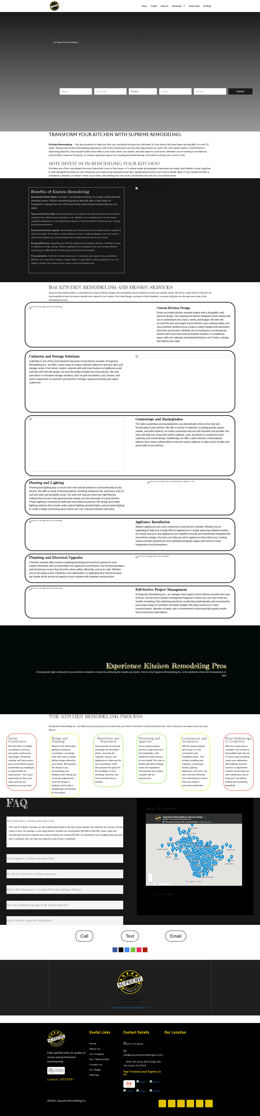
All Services (177, 6)
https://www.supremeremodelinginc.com (130, 1007)
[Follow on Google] (127, 949)
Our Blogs (207, 6)
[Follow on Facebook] (115, 949)
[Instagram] (171, 1103)
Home (144, 6)
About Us (164, 6)
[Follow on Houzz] (133, 949)
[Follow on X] (121, 949)
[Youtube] (209, 1103)
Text (130, 936)
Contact (154, 6)
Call (84, 936)
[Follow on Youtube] (145, 949)
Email (175, 936)
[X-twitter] (162, 1103)
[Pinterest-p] (199, 1103)
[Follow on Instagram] (139, 949)
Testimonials (194, 6)
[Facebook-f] (181, 1103)
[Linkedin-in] (190, 1103)
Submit (240, 91)
